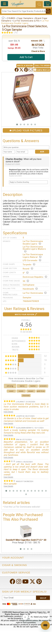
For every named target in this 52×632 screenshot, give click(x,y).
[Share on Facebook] (17, 70)
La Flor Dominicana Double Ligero (33, 242)
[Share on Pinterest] (26, 70)
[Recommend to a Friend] (31, 70)
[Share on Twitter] (21, 70)
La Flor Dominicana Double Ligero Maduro (34, 248)
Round (26, 269)
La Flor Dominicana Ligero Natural (33, 255)
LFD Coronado (30, 260)
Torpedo (27, 264)
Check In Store (38, 51)
